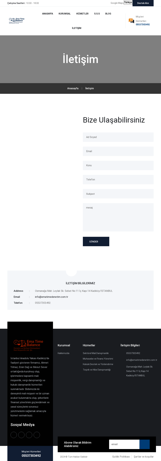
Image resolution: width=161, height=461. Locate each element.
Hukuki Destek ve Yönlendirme (98, 364)
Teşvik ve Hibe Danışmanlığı (97, 369)
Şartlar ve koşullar (144, 456)
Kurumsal (65, 13)
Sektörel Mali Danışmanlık (96, 353)
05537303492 (143, 24)
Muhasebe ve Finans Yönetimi (98, 358)
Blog (108, 13)
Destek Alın (143, 3)
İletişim (76, 28)
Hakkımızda (63, 353)
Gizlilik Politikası (121, 456)
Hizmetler (82, 13)
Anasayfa (47, 13)
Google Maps (117, 3)
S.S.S (97, 13)
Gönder (93, 241)
